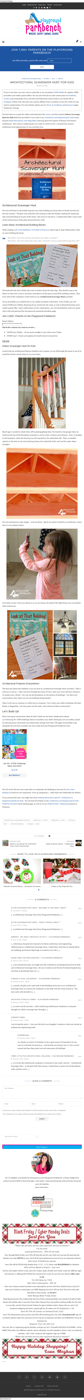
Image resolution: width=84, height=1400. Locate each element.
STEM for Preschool (17, 824)
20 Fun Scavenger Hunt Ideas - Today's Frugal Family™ (35, 922)
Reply (80, 908)
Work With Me (32, 5)
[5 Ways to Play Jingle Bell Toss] (62, 871)
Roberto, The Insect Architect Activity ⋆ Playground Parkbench (40, 937)
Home (24, 5)
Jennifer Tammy (18, 1017)
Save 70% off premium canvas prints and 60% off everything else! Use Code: (39, 1314)
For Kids (46, 79)
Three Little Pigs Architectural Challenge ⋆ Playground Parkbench (42, 1056)
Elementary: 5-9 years (40, 820)
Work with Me (52, 1386)
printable (71, 820)
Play (53, 79)
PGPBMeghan (23, 1035)
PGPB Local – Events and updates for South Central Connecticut (33, 336)
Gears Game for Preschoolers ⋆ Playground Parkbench (37, 958)
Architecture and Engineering (31, 79)
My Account (58, 5)
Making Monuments (46, 797)
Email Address (7, 321)
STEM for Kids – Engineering (58, 804)
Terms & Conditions (54, 105)
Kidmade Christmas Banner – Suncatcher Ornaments (22, 886)
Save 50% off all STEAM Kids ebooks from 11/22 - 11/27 (26, 1264)
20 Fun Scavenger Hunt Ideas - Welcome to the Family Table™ (39, 908)
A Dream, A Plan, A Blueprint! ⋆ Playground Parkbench (35, 979)
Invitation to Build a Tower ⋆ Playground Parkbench (35, 999)
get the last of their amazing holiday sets (46, 1299)
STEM (5, 824)
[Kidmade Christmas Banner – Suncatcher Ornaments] (22, 871)
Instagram (8, 102)
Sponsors (70, 105)
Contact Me (38, 1386)
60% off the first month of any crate (37, 1274)
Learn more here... (42, 1187)
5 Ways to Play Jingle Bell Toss (62, 886)
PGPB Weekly (59, 92)
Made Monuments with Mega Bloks (23, 120)
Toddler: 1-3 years (33, 824)
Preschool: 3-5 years (58, 820)
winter (48, 114)
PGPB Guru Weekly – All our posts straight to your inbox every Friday (34, 332)
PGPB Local (42, 5)
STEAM (60, 79)
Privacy (49, 5)
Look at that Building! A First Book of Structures (31, 230)
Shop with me (64, 1305)
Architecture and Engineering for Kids (59, 117)
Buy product (14, 775)
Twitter (6, 98)
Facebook (72, 95)
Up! (3, 719)
